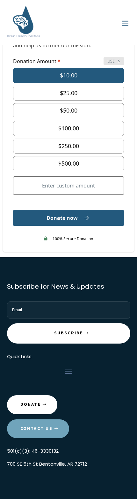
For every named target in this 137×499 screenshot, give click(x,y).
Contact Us (36, 428)
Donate (30, 404)
